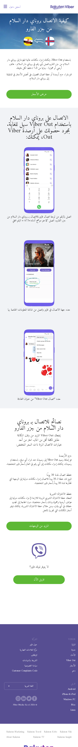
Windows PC (69, 699)
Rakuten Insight (64, 737)
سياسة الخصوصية (30, 666)
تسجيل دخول (14, 7)
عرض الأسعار (39, 94)
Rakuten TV (38, 737)
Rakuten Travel (34, 732)
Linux (72, 710)
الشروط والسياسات (29, 660)
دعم (73, 671)
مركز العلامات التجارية (28, 650)
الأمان (73, 655)
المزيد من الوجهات (39, 526)
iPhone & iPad (68, 694)
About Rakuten (13, 737)
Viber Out (70, 660)
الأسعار (72, 666)
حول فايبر (33, 645)
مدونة (73, 650)
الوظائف (34, 655)
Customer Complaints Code (24, 671)
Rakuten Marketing (15, 732)
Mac (73, 705)
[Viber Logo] (62, 7)
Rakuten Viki (66, 732)
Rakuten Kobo (50, 732)
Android (71, 689)
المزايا (73, 645)
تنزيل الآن (39, 579)
